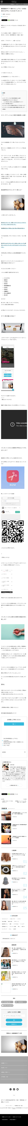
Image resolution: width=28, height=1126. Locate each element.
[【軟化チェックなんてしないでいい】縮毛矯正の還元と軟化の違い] (6, 870)
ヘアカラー (19, 918)
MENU (5, 1072)
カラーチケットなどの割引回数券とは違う (12, 98)
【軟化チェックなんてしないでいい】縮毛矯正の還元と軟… (19, 867)
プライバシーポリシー (9, 1105)
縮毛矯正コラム (15, 858)
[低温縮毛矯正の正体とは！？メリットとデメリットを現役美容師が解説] (6, 858)
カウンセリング (5, 918)
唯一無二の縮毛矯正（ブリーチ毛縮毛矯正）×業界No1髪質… (19, 949)
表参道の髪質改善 (12, 1119)
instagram (7, 1002)
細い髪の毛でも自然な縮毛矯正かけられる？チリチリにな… (19, 902)
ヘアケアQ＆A (15, 923)
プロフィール (16, 921)
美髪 (10, 923)
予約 (18, 926)
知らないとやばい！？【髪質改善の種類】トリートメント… (19, 891)
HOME (4, 1063)
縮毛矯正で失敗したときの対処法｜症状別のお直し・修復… (19, 973)
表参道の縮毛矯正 (5, 1119)
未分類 (14, 929)
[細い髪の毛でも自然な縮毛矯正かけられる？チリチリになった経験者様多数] (6, 905)
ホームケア (22, 923)
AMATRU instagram (7, 1005)
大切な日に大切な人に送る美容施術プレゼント (14, 101)
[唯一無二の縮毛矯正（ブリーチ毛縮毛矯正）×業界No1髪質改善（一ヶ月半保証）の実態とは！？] (6, 952)
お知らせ (23, 926)
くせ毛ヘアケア (12, 918)
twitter (20, 1002)
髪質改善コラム (5, 926)
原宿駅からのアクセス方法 (6, 1116)
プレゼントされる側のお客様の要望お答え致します (14, 107)
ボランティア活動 (13, 926)
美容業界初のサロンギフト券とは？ (10, 100)
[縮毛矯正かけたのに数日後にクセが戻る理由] (6, 881)
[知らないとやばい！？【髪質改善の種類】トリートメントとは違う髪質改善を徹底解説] (6, 893)
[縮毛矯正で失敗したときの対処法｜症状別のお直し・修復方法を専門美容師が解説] (6, 976)
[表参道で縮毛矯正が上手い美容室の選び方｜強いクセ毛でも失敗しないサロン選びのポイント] (6, 988)
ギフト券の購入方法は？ (8, 103)
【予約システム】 (5, 557)
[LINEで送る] (11, 20)
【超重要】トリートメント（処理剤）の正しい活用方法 (20, 802)
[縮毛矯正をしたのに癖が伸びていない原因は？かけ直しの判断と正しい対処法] (6, 964)
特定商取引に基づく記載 (18, 1105)
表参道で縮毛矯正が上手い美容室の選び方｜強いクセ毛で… (19, 985)
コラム (10, 929)
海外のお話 (10, 921)
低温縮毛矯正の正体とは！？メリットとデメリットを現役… (19, 855)
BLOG (4, 1067)
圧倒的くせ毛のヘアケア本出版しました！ (8, 802)
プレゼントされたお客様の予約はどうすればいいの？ (14, 105)
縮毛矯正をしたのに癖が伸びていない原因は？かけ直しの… (19, 961)
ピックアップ (5, 16)
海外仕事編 (4, 921)
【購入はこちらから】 (6, 399)
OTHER (4, 1077)
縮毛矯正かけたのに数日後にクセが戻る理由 (19, 878)
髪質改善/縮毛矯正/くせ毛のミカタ (8, 938)
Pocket (16, 20)
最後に (4, 109)
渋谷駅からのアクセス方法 (17, 1116)
